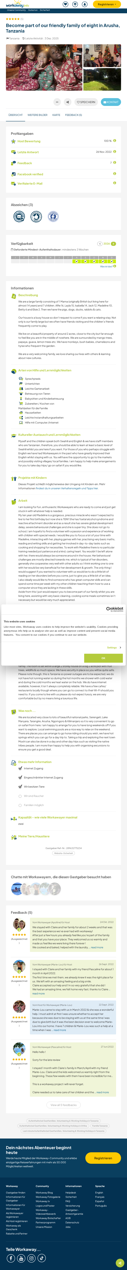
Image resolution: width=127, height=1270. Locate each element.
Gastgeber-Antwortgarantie (74, 1211)
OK (103, 658)
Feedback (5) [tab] (73, 114)
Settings (112, 647)
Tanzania (14, 38)
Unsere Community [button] (16, 10)
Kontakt (112, 102)
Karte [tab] (56, 114)
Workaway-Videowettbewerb (46, 1211)
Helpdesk (70, 1192)
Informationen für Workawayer (15, 1206)
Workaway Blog (44, 1192)
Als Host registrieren (17, 1221)
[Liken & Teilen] (67, 102)
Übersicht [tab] (15, 114)
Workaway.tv (43, 1201)
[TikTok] (42, 1258)
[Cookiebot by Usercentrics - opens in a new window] (108, 609)
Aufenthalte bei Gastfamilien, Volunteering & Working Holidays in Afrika (53, 1126)
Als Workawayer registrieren (14, 1215)
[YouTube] (21, 1258)
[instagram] (31, 1258)
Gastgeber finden (15, 1192)
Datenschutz (72, 1222)
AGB (68, 1218)
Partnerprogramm (45, 1222)
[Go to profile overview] (63, 888)
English (99, 1192)
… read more (96, 947)
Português (101, 1205)
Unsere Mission (44, 1226)
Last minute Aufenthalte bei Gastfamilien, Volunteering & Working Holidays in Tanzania (63, 1131)
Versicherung (72, 1205)
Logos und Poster (45, 1205)
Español (99, 1201)
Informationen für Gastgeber (15, 1198)
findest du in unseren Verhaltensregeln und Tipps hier (67, 488)
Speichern (87, 102)
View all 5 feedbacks (64, 1105)
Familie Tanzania (100, 1126)
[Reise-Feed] (75, 4)
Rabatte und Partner (16, 1233)
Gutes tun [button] (33, 10)
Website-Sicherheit (63, 853)
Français (99, 1196)
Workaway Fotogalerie (48, 1196)
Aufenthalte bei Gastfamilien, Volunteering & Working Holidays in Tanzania (63, 1121)
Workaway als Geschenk (13, 1227)
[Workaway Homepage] (17, 3)
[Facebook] (11, 1258)
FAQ (67, 1201)
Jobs (67, 1226)
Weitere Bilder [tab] (37, 114)
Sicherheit (45, 10)
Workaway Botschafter (48, 1218)
